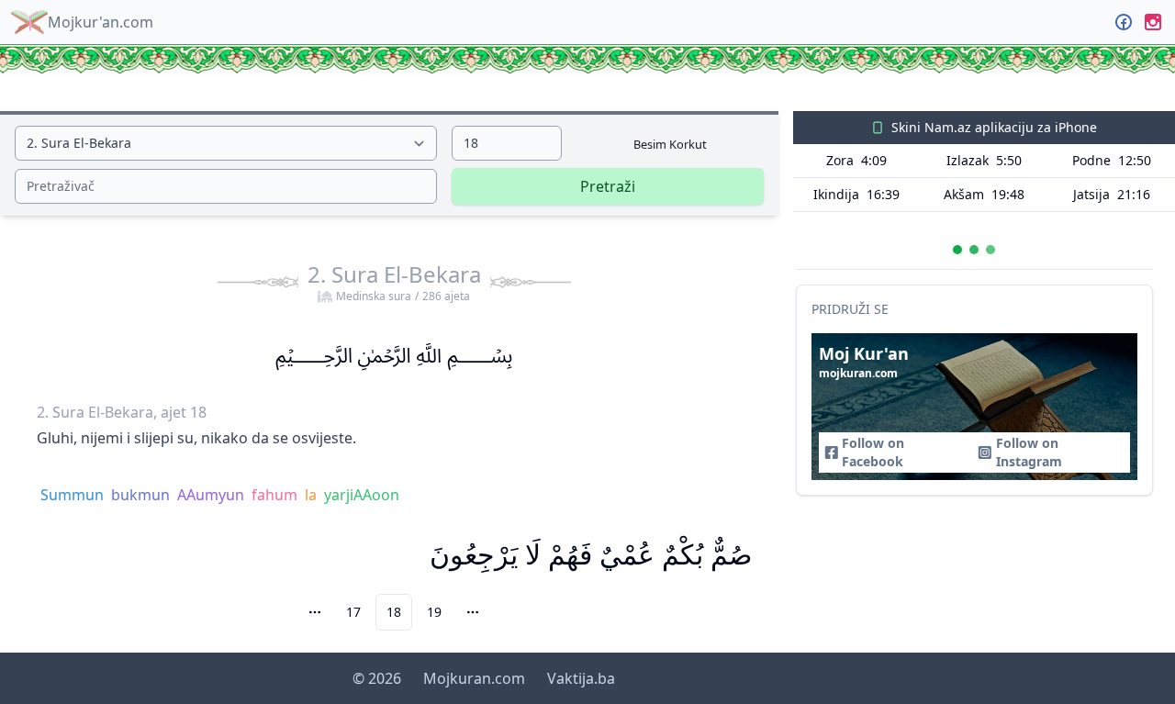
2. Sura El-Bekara (394, 282)
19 (434, 611)
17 (353, 611)
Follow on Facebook (873, 452)
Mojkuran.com (474, 678)
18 (393, 611)
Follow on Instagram (1029, 452)
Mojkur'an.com (100, 22)
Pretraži (607, 186)
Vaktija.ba (581, 678)
